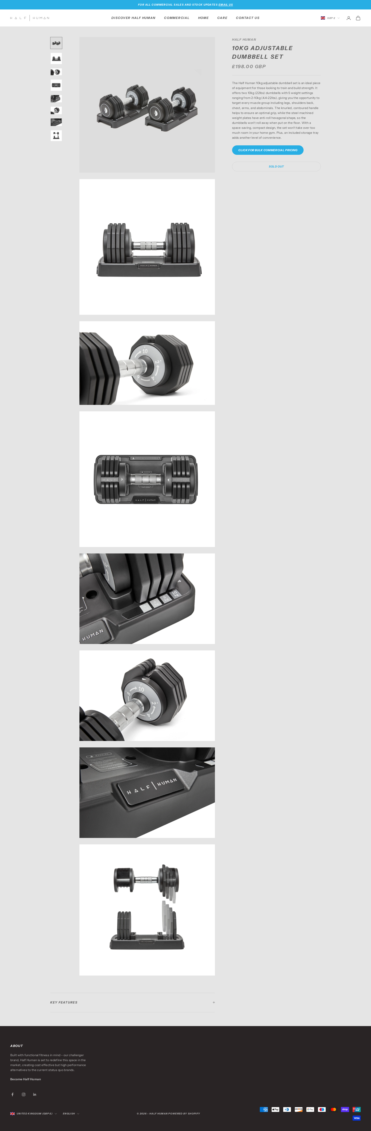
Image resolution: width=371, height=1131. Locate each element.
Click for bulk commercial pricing (267, 150)
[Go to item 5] (56, 99)
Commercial (176, 18)
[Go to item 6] (56, 110)
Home (203, 18)
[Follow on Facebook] (12, 1094)
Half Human (244, 39)
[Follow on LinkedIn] (35, 1094)
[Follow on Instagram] (23, 1094)
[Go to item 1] (56, 43)
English (69, 1113)
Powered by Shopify (184, 1113)
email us (226, 4)
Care (222, 18)
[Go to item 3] (56, 72)
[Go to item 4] (56, 85)
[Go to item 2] (56, 58)
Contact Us (247, 18)
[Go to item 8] (56, 135)
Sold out (276, 166)
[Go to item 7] (56, 122)
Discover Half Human (133, 18)
